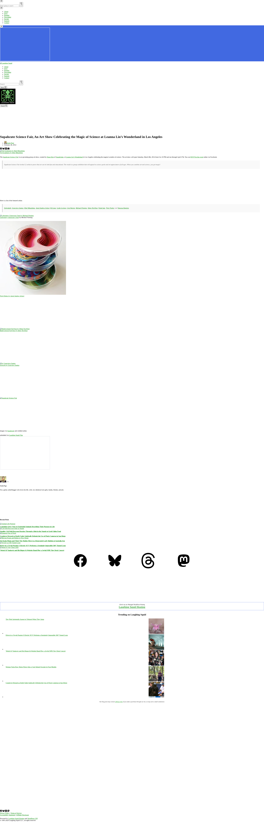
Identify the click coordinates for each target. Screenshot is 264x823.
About (6, 67)
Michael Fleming (81, 208)
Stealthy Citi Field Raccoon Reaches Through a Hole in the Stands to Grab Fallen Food (30, 531)
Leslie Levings (61, 208)
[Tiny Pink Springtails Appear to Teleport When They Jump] (156, 633)
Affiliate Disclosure (22, 815)
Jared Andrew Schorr (43, 208)
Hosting (6, 70)
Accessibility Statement (7, 815)
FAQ (5, 68)
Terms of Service (16, 813)
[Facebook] (1, 149)
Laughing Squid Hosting (132, 606)
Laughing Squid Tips (16, 435)
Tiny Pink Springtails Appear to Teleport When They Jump (25, 619)
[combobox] (9, 84)
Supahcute (10, 431)
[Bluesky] (3, 149)
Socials (6, 74)
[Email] (8, 149)
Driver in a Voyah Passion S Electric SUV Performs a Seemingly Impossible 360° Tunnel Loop (33, 546)
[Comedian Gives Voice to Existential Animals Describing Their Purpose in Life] (7, 524)
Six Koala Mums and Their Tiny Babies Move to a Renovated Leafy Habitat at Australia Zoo (32, 541)
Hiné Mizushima (29, 208)
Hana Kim (50, 157)
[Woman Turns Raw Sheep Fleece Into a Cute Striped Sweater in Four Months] (156, 681)
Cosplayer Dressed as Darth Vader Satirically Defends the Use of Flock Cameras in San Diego (32, 536)
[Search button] (21, 83)
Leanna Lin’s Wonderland (74, 157)
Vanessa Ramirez (123, 208)
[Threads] (6, 149)
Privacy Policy (4, 813)
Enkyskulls (7, 208)
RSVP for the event (196, 157)
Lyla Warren (71, 208)
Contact (6, 78)
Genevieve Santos (17, 208)
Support (6, 76)
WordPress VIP (33, 818)
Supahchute (60, 157)
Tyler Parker (110, 208)
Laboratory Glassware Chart (9, 217)
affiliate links (119, 701)
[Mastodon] (183, 568)
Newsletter (7, 72)
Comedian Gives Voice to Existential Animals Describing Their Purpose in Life (27, 527)
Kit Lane (53, 208)
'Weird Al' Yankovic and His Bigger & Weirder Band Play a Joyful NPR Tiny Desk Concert (35, 651)
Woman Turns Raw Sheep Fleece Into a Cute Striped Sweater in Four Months (31, 667)
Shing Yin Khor (93, 208)
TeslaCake (101, 208)
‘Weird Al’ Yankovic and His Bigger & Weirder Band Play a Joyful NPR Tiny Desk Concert (32, 550)
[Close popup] (1, 26)
